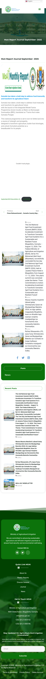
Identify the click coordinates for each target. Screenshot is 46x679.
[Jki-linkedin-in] (28, 552)
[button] (39, 9)
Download (27, 199)
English (29, 1)
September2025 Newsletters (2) (10, 199)
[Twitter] (23, 357)
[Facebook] (17, 552)
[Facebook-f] (17, 357)
